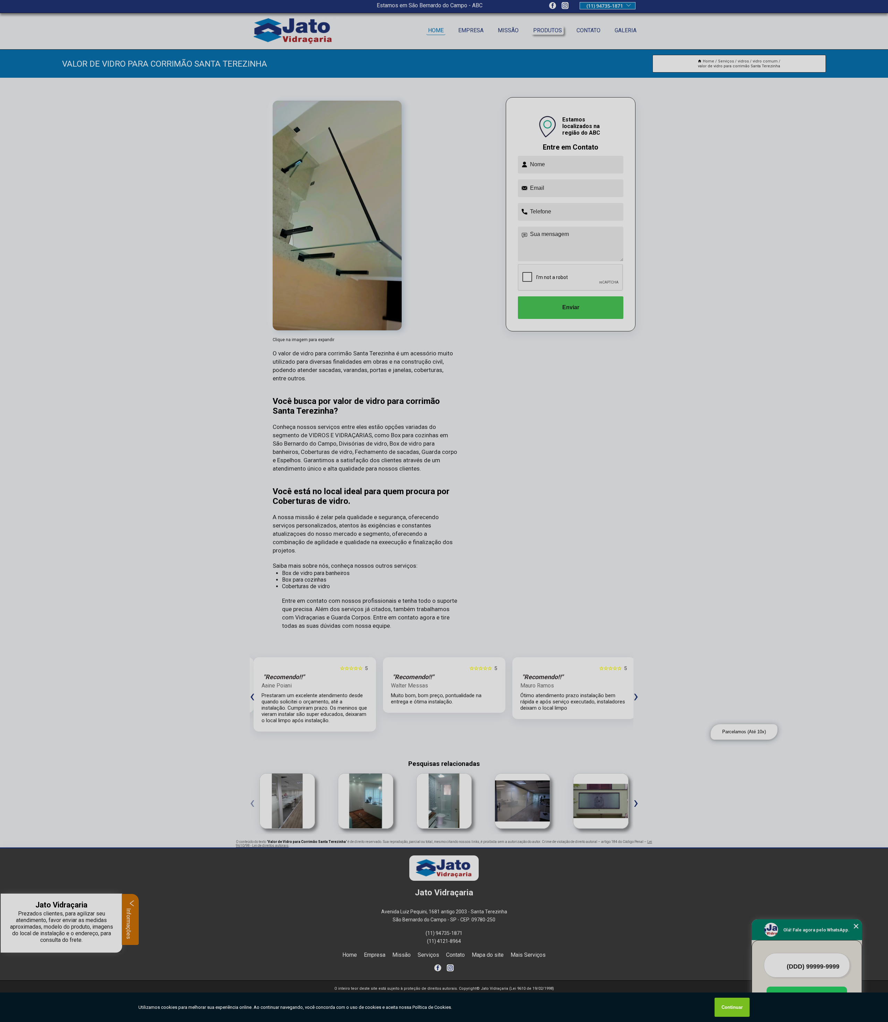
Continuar (732, 1007)
